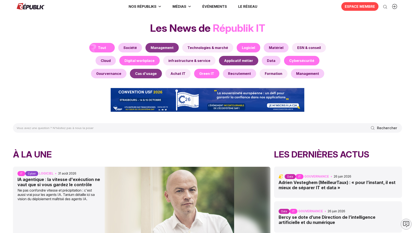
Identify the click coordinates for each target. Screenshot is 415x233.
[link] (145, 6)
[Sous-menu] (159, 6)
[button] (214, 6)
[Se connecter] (394, 6)
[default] (130, 47)
